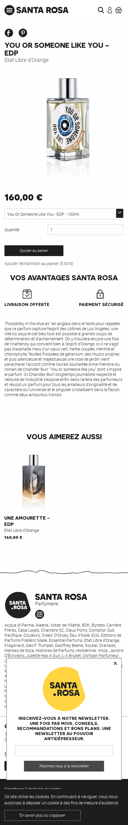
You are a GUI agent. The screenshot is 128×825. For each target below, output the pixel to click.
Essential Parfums (65, 640)
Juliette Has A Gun (43, 655)
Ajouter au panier (34, 250)
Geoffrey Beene (69, 645)
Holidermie (86, 650)
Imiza (103, 650)
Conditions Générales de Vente (32, 789)
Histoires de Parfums (55, 650)
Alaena (42, 625)
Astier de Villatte (65, 625)
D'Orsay (61, 635)
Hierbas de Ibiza (19, 650)
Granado (107, 645)
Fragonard (14, 645)
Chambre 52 (52, 630)
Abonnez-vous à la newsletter (64, 766)
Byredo (98, 625)
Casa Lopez (28, 630)
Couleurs (32, 635)
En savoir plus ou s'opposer (42, 815)
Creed (47, 635)
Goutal (91, 645)
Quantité (11, 229)
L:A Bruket (71, 655)
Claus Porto (76, 630)
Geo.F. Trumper (39, 645)
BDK (86, 625)
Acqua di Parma (19, 625)
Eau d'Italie (80, 635)
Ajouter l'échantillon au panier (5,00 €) (39, 263)
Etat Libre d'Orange (26, 59)
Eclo (95, 635)
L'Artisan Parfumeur (100, 655)
